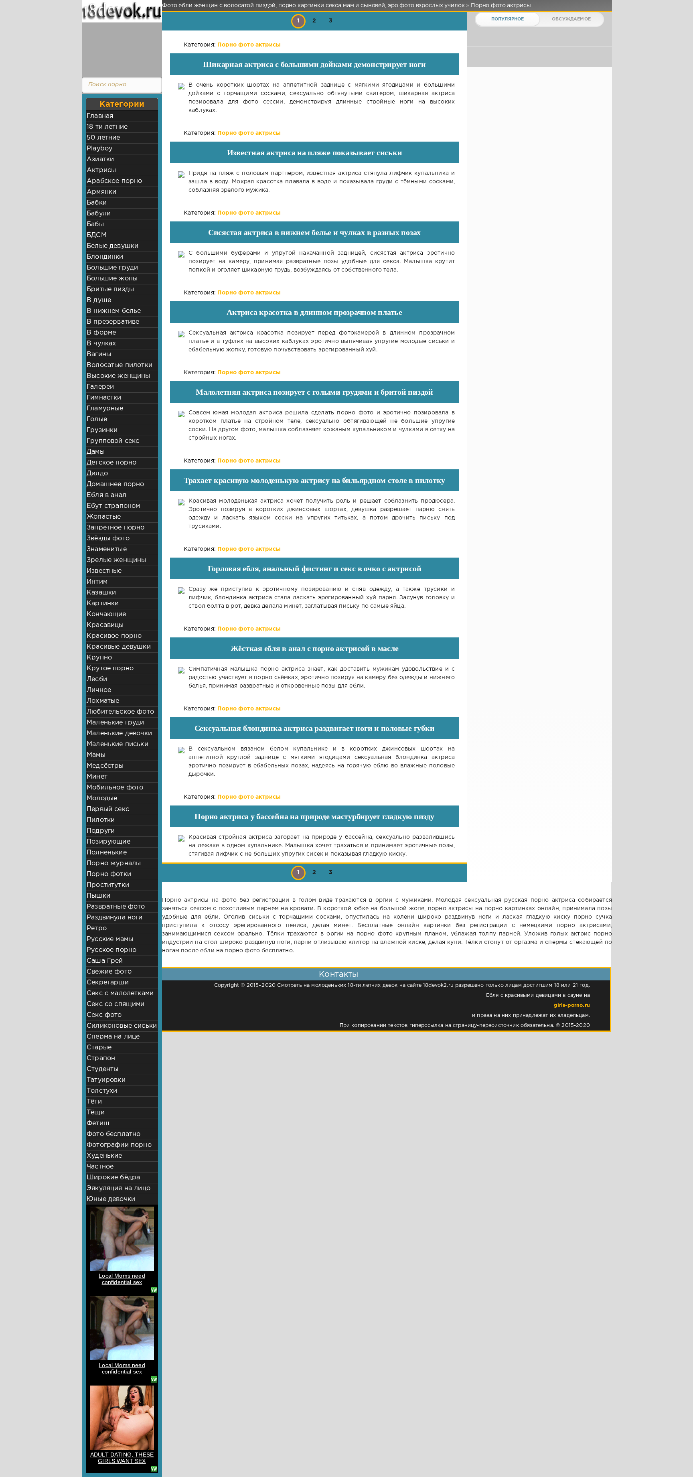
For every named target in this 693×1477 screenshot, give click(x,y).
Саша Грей (105, 961)
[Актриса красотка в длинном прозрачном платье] (181, 341)
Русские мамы (110, 939)
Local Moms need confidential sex (122, 1278)
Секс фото (104, 1015)
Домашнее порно (115, 484)
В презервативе (113, 322)
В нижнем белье (114, 311)
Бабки (97, 203)
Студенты (102, 1069)
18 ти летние (107, 127)
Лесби (97, 679)
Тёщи (96, 1113)
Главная (100, 116)
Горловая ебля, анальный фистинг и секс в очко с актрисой (314, 568)
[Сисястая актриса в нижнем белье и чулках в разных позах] (181, 261)
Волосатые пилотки (119, 365)
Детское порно (111, 463)
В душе (99, 300)
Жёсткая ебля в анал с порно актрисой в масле (315, 648)
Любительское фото (120, 712)
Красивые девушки (119, 647)
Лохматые (103, 701)
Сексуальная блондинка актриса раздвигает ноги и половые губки (315, 728)
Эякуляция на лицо (118, 1188)
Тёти (94, 1102)
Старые (99, 1048)
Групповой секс (113, 441)
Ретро (97, 928)
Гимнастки (104, 398)
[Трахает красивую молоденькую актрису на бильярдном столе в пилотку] (181, 514)
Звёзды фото (108, 539)
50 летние (103, 138)
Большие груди (112, 268)
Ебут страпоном (113, 506)
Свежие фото (109, 972)
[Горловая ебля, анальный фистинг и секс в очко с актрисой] (181, 598)
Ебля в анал (106, 495)
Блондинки (105, 257)
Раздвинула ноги (115, 918)
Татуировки (106, 1080)
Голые (97, 419)
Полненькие (107, 853)
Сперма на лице (113, 1037)
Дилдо (97, 474)
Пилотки (101, 820)
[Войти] (120, 48)
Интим (97, 582)
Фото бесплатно (113, 1134)
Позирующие (108, 842)
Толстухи (102, 1091)
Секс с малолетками (120, 993)
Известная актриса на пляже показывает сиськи (314, 152)
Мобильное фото (115, 788)
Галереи (100, 387)
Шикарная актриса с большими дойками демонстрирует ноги (314, 64)
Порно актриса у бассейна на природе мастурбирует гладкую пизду (314, 816)
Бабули (99, 214)
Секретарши (108, 983)
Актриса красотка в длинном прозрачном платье (314, 312)
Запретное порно (116, 528)
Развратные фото (116, 907)
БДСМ (97, 235)
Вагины (99, 354)
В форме (101, 333)
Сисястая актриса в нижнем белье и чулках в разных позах (314, 232)
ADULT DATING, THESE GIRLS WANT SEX (122, 1457)
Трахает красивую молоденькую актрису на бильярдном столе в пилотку (314, 480)
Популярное (507, 19)
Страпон (101, 1058)
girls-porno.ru (572, 1005)
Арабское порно (114, 181)
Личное (99, 690)
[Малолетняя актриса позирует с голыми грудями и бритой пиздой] (181, 425)
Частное (100, 1167)
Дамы (96, 452)
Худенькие (104, 1156)
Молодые (102, 798)
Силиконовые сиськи (122, 1026)
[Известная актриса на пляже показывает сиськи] (181, 182)
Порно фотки (109, 874)
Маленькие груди (115, 723)
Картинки (103, 604)
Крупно (99, 658)
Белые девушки (112, 246)
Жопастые (104, 517)
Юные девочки (111, 1199)
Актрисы (101, 170)
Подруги (101, 831)
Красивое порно (114, 636)
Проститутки (108, 885)
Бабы (95, 224)
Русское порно (111, 950)
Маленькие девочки (119, 733)
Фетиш (98, 1123)
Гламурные (105, 409)
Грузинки (102, 430)
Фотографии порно (119, 1145)
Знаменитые (107, 549)
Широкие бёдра (113, 1178)
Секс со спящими (116, 1004)
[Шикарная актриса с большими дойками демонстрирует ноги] (181, 98)
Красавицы (105, 625)
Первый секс (108, 809)
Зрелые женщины (116, 560)
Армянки (101, 192)
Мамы (96, 755)
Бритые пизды (110, 289)
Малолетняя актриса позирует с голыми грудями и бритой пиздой (314, 392)
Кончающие (106, 614)
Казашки (101, 593)
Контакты (338, 974)
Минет (97, 777)
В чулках (101, 344)
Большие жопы (112, 279)
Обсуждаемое (571, 19)
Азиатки (100, 159)
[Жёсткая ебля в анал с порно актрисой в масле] (181, 677)
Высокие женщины (118, 376)
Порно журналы (114, 863)
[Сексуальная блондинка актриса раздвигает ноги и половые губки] (181, 762)
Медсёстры (105, 766)
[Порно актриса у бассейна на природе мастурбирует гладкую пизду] (181, 845)
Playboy (99, 149)
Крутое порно (110, 668)
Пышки (98, 896)
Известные (104, 571)
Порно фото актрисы (249, 45)
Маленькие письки (117, 744)
